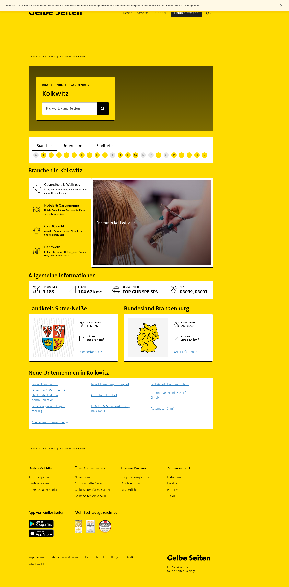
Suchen (127, 12)
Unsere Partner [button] (133, 468)
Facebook (173, 483)
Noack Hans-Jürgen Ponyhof (110, 384)
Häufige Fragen (39, 483)
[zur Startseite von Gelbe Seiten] (190, 558)
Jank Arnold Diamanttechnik (170, 384)
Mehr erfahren (89, 352)
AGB (130, 557)
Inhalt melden (38, 564)
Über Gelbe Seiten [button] (90, 468)
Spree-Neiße (68, 56)
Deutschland (35, 56)
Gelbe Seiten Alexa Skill (90, 496)
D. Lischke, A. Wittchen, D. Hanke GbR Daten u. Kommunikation (48, 395)
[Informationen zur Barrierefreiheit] (208, 13)
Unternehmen (74, 145)
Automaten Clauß (163, 408)
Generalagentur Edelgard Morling (48, 408)
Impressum (36, 557)
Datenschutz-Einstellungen (103, 557)
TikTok (171, 496)
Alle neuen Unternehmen (48, 422)
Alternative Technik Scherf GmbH (168, 395)
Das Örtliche (129, 490)
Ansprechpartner (40, 477)
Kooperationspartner (135, 477)
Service (142, 12)
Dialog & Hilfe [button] (40, 468)
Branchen (44, 145)
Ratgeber (159, 12)
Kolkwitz (82, 56)
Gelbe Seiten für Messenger (93, 490)
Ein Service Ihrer (181, 569)
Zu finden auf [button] (178, 468)
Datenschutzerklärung (64, 557)
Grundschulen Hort (104, 395)
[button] (127, 13)
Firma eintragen (186, 12)
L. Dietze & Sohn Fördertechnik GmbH (110, 408)
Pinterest (173, 490)
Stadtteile (105, 145)
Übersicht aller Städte (43, 490)
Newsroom (82, 477)
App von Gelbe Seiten (89, 483)
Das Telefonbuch (132, 483)
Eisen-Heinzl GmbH (45, 384)
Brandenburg (51, 56)
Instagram (174, 477)
